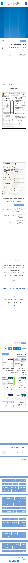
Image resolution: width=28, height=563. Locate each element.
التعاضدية (16, 547)
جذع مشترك (22, 525)
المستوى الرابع (8, 504)
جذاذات (23, 511)
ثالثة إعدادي (22, 522)
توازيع (15, 484)
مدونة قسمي (7, 557)
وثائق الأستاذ (7, 490)
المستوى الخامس (21, 504)
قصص (14, 533)
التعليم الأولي (22, 498)
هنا (14, 305)
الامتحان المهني (15, 544)
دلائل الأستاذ (14, 487)
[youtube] (13, 561)
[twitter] (10, 561)
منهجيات (16, 490)
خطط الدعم (22, 487)
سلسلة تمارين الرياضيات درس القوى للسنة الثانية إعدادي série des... (13, 210)
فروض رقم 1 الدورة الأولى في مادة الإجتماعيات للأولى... (15, 223)
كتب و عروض (7, 533)
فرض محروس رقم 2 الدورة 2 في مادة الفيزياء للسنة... (21, 406)
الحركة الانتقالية (7, 547)
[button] (19, 348)
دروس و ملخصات (11, 511)
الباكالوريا (15, 519)
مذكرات (23, 490)
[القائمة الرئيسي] (26, 3)
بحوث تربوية (22, 533)
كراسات (23, 536)
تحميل (14, 280)
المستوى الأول (9, 498)
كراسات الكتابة (11, 536)
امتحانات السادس (8, 508)
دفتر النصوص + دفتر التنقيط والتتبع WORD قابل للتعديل (20, 389)
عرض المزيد (5, 354)
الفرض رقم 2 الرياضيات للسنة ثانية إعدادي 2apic (8, 370)
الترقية (6, 544)
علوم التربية (6, 487)
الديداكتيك (23, 484)
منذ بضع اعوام (19, 208)
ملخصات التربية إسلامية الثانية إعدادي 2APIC (8, 406)
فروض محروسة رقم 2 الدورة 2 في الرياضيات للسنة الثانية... (8, 389)
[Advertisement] (14, 23)
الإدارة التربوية (22, 480)
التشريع (23, 547)
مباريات (23, 551)
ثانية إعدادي (23, 40)
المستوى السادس (21, 508)
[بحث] (2, 3)
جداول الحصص (7, 484)
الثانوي (23, 519)
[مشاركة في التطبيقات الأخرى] (5, 348)
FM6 (24, 544)
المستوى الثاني (9, 501)
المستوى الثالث (21, 501)
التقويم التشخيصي (9, 480)
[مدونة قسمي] (14, 3)
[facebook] (18, 561)
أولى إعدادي (14, 522)
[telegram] (15, 561)
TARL (6, 519)
